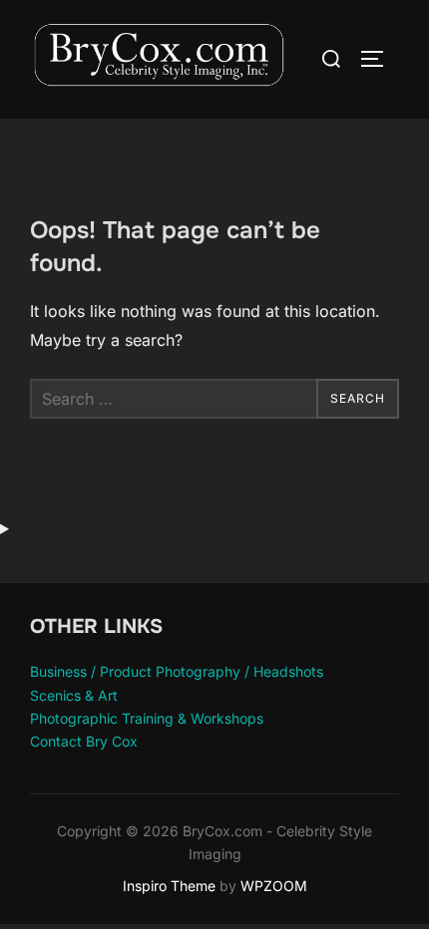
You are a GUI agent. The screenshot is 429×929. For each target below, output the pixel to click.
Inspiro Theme (169, 885)
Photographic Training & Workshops (146, 718)
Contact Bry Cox (84, 741)
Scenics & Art (74, 695)
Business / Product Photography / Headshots (176, 671)
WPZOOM (273, 885)
